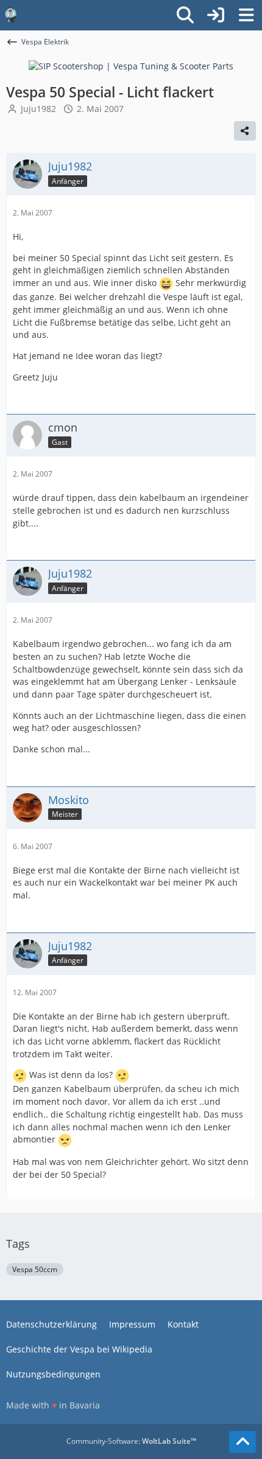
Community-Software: (131, 1441)
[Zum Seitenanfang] (242, 1442)
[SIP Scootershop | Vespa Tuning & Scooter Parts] (131, 65)
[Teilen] (245, 131)
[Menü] (246, 15)
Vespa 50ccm (34, 1269)
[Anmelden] (216, 15)
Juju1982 (38, 108)
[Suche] (185, 15)
